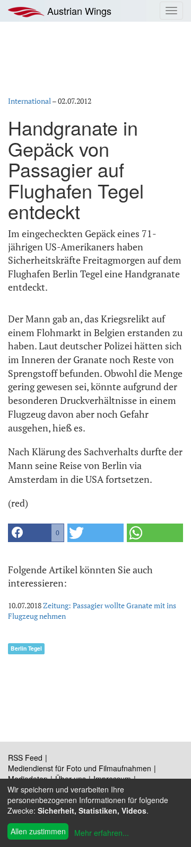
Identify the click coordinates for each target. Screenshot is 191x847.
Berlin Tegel (26, 648)
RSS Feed (25, 757)
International (29, 101)
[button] (36, 533)
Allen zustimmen (38, 831)
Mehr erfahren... (101, 832)
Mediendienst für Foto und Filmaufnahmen (79, 768)
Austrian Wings (78, 10)
